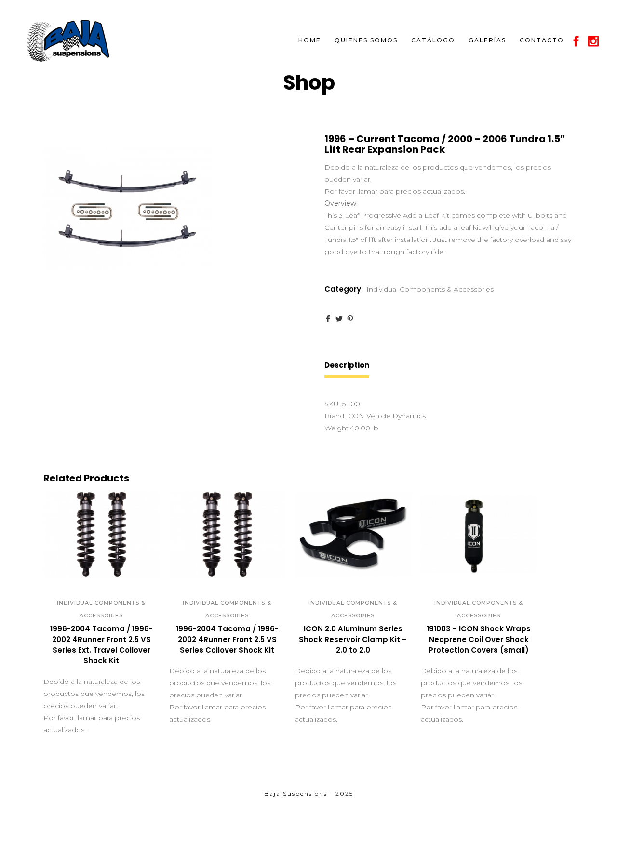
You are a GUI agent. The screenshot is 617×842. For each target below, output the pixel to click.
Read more (70, 664)
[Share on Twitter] (339, 318)
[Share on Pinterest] (350, 318)
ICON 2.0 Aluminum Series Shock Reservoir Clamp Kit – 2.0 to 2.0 (353, 639)
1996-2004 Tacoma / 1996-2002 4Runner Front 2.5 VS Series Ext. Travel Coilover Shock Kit (101, 645)
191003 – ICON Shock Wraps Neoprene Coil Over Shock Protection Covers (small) (479, 639)
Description (346, 365)
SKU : (333, 404)
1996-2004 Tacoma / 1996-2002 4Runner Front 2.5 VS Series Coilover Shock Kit (227, 639)
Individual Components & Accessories (430, 289)
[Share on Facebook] (328, 318)
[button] (90, 573)
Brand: (335, 416)
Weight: (337, 428)
